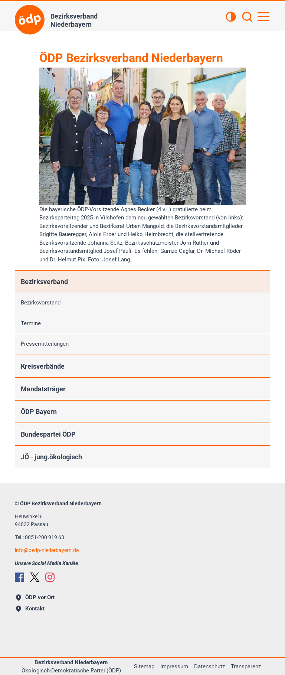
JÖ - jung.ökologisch (51, 457)
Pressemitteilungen (45, 343)
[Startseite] (30, 20)
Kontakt (35, 608)
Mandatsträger (43, 389)
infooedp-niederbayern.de (47, 550)
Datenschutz (209, 666)
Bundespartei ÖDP (48, 434)
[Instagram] (50, 577)
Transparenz (246, 666)
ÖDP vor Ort (40, 597)
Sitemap (144, 666)
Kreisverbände (43, 366)
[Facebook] (19, 577)
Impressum (174, 666)
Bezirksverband (44, 282)
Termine (31, 323)
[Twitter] (34, 577)
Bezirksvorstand (40, 302)
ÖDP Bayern (39, 411)
